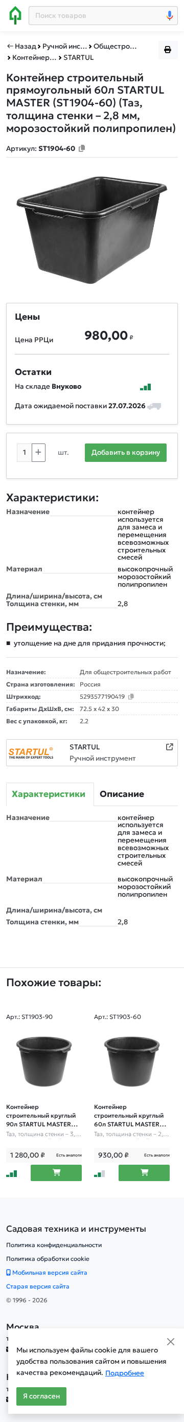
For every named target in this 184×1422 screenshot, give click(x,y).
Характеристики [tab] (48, 793)
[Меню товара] (168, 50)
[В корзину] (56, 1173)
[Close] (171, 1342)
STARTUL (85, 747)
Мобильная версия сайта (49, 1272)
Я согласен (41, 1396)
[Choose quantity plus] (38, 452)
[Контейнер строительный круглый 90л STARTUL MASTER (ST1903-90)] (44, 1062)
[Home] (15, 15)
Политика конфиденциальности (54, 1245)
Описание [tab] (122, 793)
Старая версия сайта (38, 1286)
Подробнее (124, 1373)
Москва (22, 1326)
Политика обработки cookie (47, 1258)
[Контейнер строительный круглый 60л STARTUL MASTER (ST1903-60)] (132, 1062)
